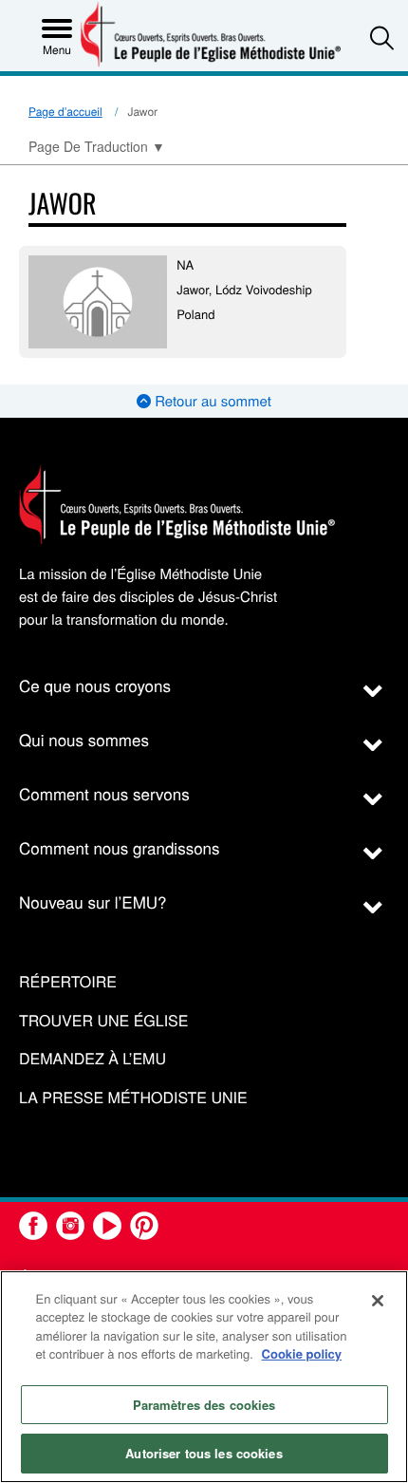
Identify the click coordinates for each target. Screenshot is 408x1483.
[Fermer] (378, 1301)
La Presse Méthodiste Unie (133, 1098)
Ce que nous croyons (95, 685)
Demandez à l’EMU (92, 1059)
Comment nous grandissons (119, 847)
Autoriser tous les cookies (203, 1453)
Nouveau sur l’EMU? (93, 901)
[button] (382, 37)
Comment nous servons (104, 793)
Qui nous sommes (84, 739)
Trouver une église (103, 1021)
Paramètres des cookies (204, 1405)
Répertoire (68, 982)
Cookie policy (302, 1353)
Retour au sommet (211, 401)
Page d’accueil (65, 111)
